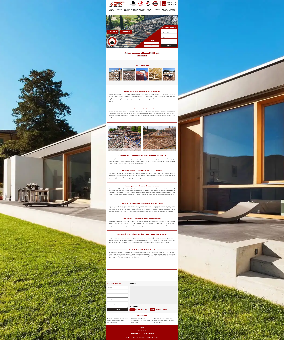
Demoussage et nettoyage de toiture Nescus (165, 320)
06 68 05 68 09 (171, 4)
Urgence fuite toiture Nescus (138, 318)
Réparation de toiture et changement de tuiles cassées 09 (142, 11)
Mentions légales (152, 337)
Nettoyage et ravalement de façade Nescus (117, 318)
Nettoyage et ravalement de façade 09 (172, 10)
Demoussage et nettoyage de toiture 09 (127, 10)
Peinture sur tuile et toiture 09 (165, 10)
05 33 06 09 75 (171, 2)
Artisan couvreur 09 (111, 10)
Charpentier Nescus (112, 322)
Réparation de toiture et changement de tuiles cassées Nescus (142, 321)
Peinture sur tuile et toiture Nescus (115, 320)
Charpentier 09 (157, 9)
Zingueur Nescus (158, 322)
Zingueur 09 (119, 9)
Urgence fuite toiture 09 (149, 10)
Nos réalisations (113, 31)
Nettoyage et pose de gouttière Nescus (163, 318)
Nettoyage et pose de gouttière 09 (134, 10)
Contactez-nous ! (126, 31)
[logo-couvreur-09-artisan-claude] (116, 4)
